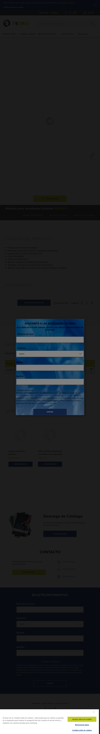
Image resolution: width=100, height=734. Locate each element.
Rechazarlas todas (82, 725)
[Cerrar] (94, 712)
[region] (49, 721)
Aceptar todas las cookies (82, 719)
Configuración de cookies (82, 730)
